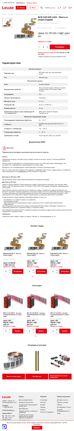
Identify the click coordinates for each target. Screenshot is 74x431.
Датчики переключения (25, 400)
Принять (37, 427)
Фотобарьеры (37, 376)
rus (51, 7)
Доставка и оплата (62, 400)
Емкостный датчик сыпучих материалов (59, 376)
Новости (59, 405)
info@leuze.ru (20, 2)
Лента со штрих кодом (14, 376)
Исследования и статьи (64, 407)
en (54, 7)
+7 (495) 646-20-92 (8, 2)
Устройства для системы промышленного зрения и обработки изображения (26, 416)
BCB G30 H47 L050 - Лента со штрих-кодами (59, 254)
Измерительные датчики (26, 402)
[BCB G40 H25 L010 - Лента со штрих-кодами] (25, 28)
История (42, 405)
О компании (43, 400)
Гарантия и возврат (62, 402)
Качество (43, 402)
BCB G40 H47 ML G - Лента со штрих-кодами (12, 254)
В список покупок (46, 28)
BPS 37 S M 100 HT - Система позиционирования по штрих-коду (12, 314)
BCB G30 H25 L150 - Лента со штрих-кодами (36, 254)
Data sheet (10, 148)
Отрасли (42, 409)
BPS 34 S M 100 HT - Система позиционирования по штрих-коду (36, 314)
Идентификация (23, 408)
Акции (59, 413)
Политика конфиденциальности (63, 410)
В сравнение (62, 28)
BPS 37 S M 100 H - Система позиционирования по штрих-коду (59, 314)
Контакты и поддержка (47, 412)
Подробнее (37, 424)
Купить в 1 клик (44, 42)
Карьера (42, 407)
